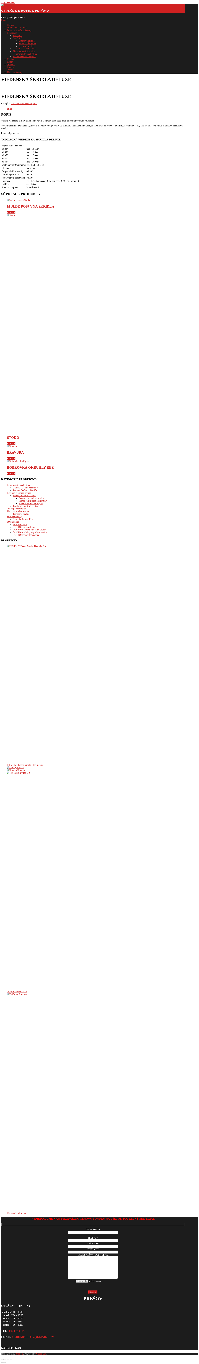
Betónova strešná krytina (24, 56)
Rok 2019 (17, 35)
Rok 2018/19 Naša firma (24, 48)
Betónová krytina (27, 41)
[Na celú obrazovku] (5, 1359)
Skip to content (8, 2)
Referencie (12, 33)
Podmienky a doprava (17, 27)
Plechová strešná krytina (24, 51)
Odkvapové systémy (16, 508)
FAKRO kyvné (20, 524)
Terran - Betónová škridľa (25, 490)
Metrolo (19, 1354)
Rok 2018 (17, 38)
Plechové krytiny (15, 72)
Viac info (11, 212)
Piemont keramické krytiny (31, 503)
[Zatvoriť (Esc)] (11, 1359)
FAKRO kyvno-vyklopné (25, 527)
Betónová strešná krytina (18, 485)
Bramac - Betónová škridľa (25, 487)
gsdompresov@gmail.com (33, 1336)
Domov (10, 25)
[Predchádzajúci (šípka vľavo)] (2, 1362)
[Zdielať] (8, 1359)
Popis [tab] (9, 108)
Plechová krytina (26, 46)
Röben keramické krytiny (24, 495)
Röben (10, 62)
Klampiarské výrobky (23, 519)
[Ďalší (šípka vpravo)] (5, 1362)
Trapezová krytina (21, 514)
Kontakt (10, 59)
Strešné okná (13, 522)
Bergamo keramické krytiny (31, 498)
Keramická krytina (27, 43)
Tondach (11, 64)
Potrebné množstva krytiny (19, 30)
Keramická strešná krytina (25, 54)
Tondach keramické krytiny (24, 103)
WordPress (41, 1354)
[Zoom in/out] (2, 1359)
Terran (10, 69)
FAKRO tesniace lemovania (26, 535)
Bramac (10, 67)
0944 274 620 (17, 1330)
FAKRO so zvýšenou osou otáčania (29, 529)
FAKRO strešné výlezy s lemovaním (30, 532)
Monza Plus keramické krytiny (33, 501)
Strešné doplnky (14, 516)
